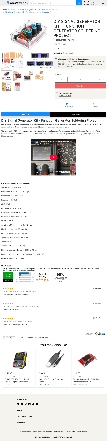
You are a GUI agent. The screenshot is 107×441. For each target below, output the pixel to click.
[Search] (79, 2)
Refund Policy (47, 431)
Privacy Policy (37, 431)
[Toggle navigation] (4, 2)
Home (5, 10)
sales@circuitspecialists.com (84, 64)
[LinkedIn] (30, 404)
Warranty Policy (59, 431)
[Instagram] (26, 404)
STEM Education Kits (49, 10)
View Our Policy (65, 96)
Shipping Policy (70, 431)
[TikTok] (34, 404)
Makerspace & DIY (17, 10)
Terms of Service (25, 431)
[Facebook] (23, 404)
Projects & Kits (32, 10)
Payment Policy (82, 431)
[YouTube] (38, 404)
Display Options (27, 337)
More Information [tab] (78, 114)
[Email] (19, 404)
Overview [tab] (25, 114)
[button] (4, 2)
